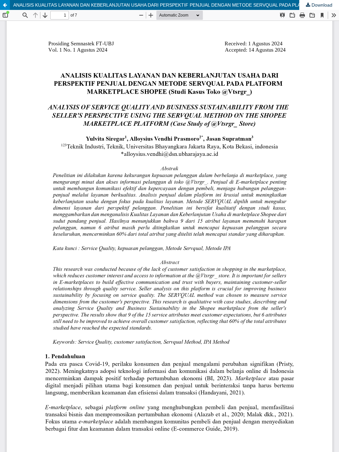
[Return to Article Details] (5, 5)
